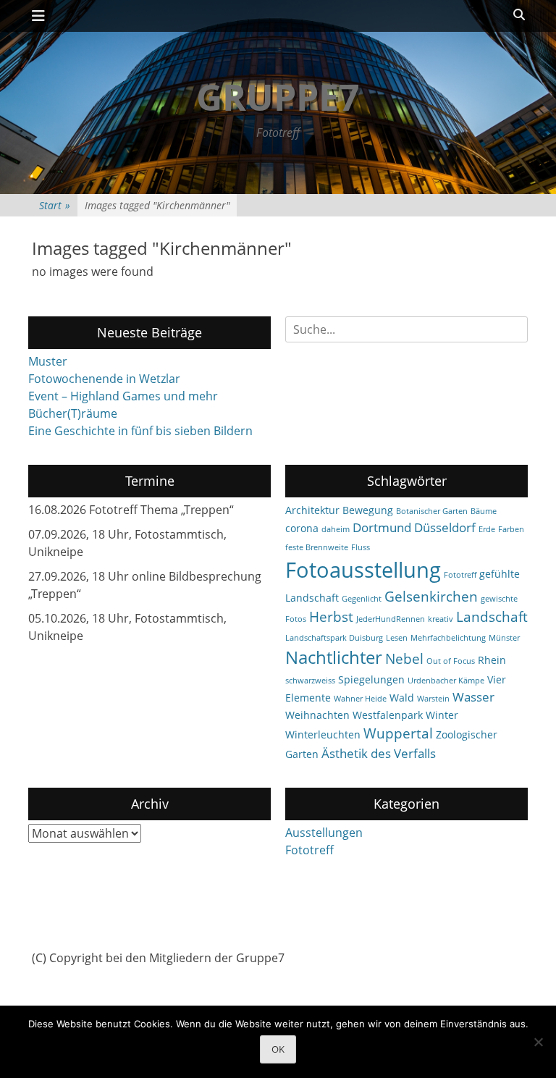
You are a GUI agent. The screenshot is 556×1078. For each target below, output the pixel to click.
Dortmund (382, 527)
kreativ (440, 619)
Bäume (484, 511)
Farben (511, 529)
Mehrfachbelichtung (448, 638)
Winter (442, 715)
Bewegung (367, 510)
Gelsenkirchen (431, 596)
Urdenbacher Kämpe (446, 680)
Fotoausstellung (363, 569)
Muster (47, 361)
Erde (487, 529)
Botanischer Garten (432, 511)
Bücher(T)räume (72, 413)
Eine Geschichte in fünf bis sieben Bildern (140, 431)
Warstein (433, 699)
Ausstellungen (324, 833)
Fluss (360, 547)
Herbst (331, 616)
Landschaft (492, 616)
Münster (504, 638)
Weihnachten (317, 715)
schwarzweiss (310, 680)
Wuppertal (398, 733)
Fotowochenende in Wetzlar (104, 379)
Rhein (492, 660)
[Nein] (538, 1042)
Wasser (473, 697)
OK (278, 1049)
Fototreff (460, 575)
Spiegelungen (371, 679)
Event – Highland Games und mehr (123, 396)
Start (54, 205)
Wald (401, 697)
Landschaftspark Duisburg (334, 638)
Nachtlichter (333, 657)
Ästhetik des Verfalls (378, 753)
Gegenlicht (362, 599)
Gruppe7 (278, 97)
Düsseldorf (445, 527)
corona (302, 528)
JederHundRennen (390, 619)
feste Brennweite (316, 547)
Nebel (404, 658)
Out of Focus (450, 661)
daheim (335, 529)
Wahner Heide (360, 699)
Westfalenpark (388, 715)
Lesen (397, 638)
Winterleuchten (323, 734)
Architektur (312, 510)
